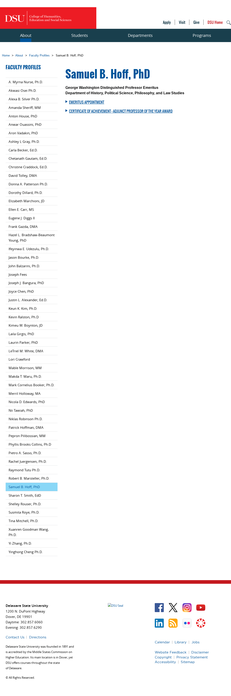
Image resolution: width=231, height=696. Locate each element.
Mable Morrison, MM (25, 368)
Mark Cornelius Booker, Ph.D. (31, 385)
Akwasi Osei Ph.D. (23, 90)
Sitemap (188, 662)
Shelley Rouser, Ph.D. (25, 504)
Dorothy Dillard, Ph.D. (26, 192)
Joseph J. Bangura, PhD (26, 283)
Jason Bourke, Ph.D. (24, 257)
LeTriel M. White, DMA (26, 351)
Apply (167, 22)
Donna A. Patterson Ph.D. (28, 184)
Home (6, 55)
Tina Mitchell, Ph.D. (23, 521)
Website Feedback (171, 652)
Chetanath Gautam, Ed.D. (28, 158)
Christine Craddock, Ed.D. (28, 167)
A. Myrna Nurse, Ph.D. (26, 82)
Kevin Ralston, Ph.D (24, 317)
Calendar (162, 642)
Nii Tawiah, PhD (21, 410)
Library (181, 642)
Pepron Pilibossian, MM (27, 435)
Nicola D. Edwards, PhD (27, 402)
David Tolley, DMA (23, 175)
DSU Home (215, 22)
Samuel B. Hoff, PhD (24, 487)
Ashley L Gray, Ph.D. (24, 141)
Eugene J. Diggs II (22, 218)
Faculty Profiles (39, 55)
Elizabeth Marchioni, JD (26, 201)
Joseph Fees (18, 274)
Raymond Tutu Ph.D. (24, 470)
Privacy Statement (192, 657)
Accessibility (165, 662)
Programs (202, 35)
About (25, 35)
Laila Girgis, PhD (21, 334)
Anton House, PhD (23, 116)
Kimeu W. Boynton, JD (26, 325)
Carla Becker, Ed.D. (23, 150)
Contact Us (15, 637)
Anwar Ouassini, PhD (25, 124)
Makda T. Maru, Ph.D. (25, 376)
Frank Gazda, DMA (23, 226)
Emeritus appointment (86, 102)
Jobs (195, 642)
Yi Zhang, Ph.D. (20, 543)
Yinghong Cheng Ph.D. (26, 552)
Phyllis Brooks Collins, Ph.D (30, 444)
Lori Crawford (19, 359)
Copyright (163, 657)
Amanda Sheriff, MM (25, 107)
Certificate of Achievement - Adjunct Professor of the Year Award (121, 111)
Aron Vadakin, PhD (23, 133)
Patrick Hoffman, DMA (26, 427)
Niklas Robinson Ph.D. (26, 419)
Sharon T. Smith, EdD (25, 495)
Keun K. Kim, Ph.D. (23, 308)
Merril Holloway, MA (25, 393)
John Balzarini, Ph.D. (24, 266)
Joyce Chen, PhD (21, 291)
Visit (182, 22)
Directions (37, 637)
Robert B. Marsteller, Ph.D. (29, 478)
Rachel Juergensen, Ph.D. (28, 461)
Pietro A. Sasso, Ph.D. (25, 453)
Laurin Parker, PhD (23, 342)
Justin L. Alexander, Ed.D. (28, 300)
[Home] (38, 18)
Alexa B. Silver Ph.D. (24, 99)
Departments (140, 35)
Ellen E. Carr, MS (21, 209)
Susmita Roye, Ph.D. (24, 512)
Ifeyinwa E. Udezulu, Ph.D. (29, 249)
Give (196, 22)
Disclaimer (200, 652)
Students (79, 35)
